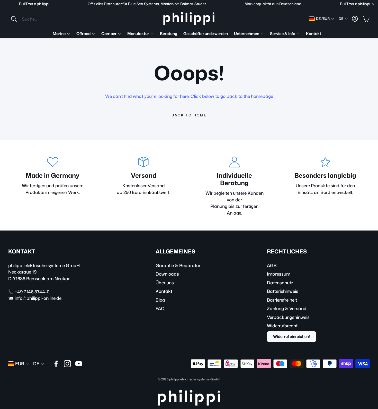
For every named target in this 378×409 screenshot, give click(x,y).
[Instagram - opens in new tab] (67, 363)
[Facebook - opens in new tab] (56, 363)
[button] (44, 19)
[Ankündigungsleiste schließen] (373, 4)
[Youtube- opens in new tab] (78, 363)
